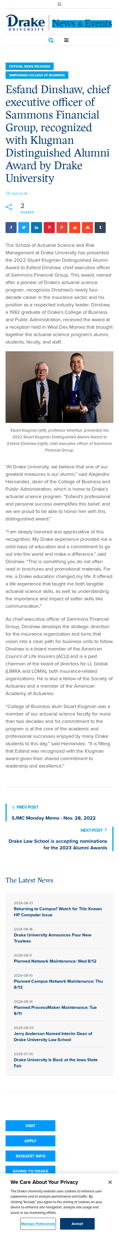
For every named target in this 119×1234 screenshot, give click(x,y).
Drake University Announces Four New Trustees (52, 938)
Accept (77, 1223)
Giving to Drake (30, 1171)
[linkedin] (36, 227)
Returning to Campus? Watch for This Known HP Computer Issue (58, 912)
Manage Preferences (38, 1223)
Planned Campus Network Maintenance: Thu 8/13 (58, 984)
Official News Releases (29, 66)
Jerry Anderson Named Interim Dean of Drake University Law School (53, 1036)
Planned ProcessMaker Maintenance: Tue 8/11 (55, 1010)
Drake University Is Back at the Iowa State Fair (56, 1063)
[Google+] (62, 227)
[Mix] (87, 227)
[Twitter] (23, 227)
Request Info (30, 1156)
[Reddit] (74, 227)
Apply (30, 1141)
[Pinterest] (49, 227)
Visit (30, 1126)
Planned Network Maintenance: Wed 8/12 (55, 961)
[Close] (110, 1182)
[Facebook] (11, 227)
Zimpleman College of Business (37, 75)
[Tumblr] (100, 227)
